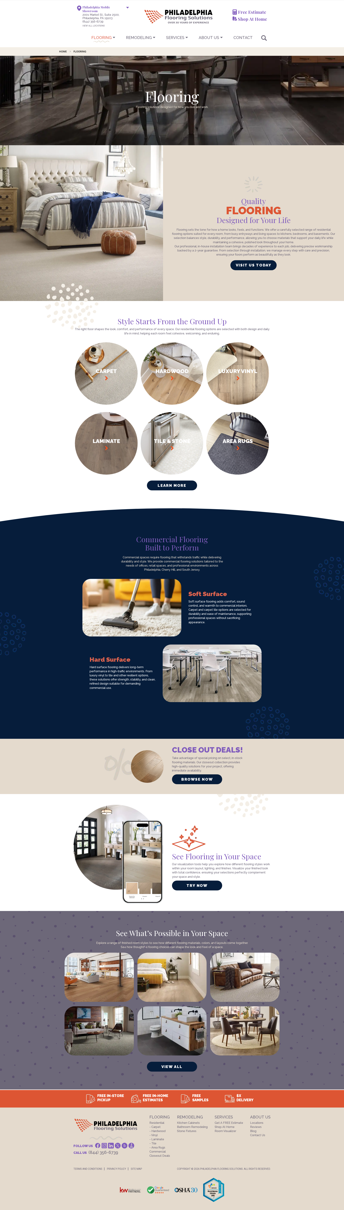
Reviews (256, 1127)
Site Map (136, 1168)
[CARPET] (106, 403)
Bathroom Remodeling (192, 1127)
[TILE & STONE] (172, 473)
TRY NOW (197, 885)
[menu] (172, 38)
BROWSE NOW (197, 779)
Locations (256, 1123)
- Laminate (156, 1139)
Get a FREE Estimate (229, 1123)
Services (175, 37)
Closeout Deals (159, 1155)
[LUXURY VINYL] (237, 403)
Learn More (172, 485)
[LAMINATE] (106, 473)
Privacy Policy (116, 1168)
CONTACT (243, 37)
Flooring (101, 37)
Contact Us (257, 1135)
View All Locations (93, 26)
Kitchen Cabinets (188, 1123)
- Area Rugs (157, 1147)
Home (63, 51)
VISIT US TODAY (253, 265)
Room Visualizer (225, 1131)
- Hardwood (157, 1131)
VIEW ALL (172, 1066)
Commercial (157, 1151)
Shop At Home (252, 19)
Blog (253, 1131)
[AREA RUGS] (237, 473)
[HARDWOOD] (172, 403)
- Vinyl (153, 1135)
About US (209, 37)
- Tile (152, 1143)
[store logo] (161, 16)
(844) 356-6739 (92, 21)
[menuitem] (172, 38)
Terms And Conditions (87, 1168)
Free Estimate (252, 12)
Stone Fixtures (186, 1131)
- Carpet (155, 1127)
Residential (156, 1123)
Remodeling (139, 37)
